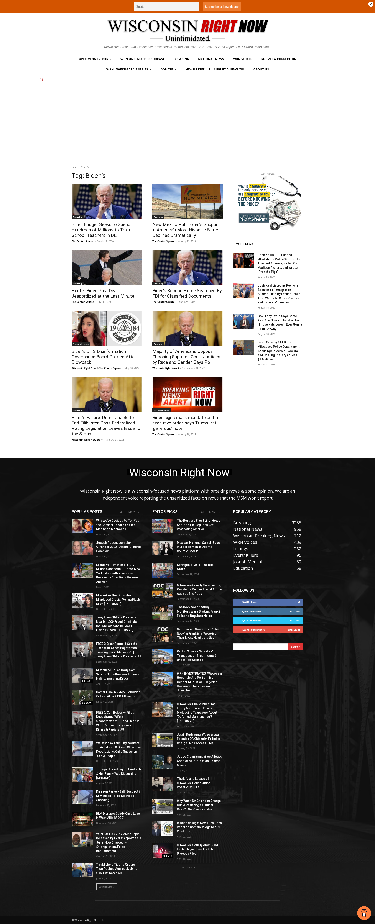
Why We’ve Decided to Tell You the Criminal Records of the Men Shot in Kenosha (117, 525)
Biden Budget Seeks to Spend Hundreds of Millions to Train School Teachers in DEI (101, 230)
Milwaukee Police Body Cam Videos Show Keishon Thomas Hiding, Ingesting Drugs (117, 674)
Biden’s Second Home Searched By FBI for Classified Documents (187, 293)
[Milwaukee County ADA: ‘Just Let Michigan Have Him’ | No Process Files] (162, 850)
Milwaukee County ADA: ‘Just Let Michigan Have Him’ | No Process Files (197, 849)
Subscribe (294, 629)
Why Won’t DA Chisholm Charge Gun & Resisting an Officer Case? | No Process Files (199, 805)
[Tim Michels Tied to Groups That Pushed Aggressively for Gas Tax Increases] (82, 870)
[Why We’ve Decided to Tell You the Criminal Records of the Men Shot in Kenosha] (82, 526)
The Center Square (83, 241)
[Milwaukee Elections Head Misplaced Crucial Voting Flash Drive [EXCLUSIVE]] (82, 600)
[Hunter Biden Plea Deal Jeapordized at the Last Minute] (107, 267)
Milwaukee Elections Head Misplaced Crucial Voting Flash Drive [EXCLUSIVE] (118, 600)
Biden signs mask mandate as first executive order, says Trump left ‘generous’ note (186, 423)
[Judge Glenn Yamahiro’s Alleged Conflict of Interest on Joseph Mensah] (162, 762)
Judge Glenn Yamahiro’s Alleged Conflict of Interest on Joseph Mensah (199, 761)
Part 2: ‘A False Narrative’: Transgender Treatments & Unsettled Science (196, 656)
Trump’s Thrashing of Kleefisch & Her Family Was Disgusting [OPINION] (118, 774)
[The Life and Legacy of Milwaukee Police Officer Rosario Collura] (162, 784)
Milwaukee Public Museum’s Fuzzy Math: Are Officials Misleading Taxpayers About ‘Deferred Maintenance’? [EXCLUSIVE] (197, 712)
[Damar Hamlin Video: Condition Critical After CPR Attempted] (82, 697)
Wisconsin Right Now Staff (167, 368)
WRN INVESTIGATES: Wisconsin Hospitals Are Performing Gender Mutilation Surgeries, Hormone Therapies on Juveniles (199, 682)
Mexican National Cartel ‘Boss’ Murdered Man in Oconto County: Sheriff (198, 547)
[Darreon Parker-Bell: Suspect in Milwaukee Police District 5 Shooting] (82, 797)
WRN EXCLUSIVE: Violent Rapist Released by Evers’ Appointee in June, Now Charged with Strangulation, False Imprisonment (118, 842)
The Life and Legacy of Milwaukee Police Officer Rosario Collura (194, 783)
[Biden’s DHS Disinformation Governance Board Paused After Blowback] (107, 328)
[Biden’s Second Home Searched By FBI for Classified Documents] (187, 267)
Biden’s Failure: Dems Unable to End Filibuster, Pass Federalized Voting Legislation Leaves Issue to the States (106, 425)
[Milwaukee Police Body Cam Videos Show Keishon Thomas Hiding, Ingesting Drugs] (82, 675)
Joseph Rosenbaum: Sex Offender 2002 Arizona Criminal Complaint (118, 547)
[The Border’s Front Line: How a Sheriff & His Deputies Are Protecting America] (162, 526)
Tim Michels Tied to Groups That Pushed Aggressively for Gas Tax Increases (117, 869)
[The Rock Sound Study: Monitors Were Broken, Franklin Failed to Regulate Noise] (162, 612)
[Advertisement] (187, 128)
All (121, 512)
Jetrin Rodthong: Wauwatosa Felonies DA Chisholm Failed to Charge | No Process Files (199, 739)
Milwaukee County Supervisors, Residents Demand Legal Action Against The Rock (199, 589)
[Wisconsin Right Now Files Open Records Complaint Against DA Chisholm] (162, 828)
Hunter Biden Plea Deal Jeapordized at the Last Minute (103, 293)
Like (297, 602)
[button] (41, 80)
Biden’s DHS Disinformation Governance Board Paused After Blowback (104, 357)
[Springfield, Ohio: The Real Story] (162, 570)
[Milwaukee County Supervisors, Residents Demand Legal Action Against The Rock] (162, 590)
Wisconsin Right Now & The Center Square (97, 368)
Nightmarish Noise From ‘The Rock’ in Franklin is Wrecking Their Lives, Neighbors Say (198, 633)
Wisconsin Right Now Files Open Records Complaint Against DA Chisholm (199, 827)
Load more (105, 886)
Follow (295, 611)
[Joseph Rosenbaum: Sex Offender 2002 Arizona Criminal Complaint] (82, 548)
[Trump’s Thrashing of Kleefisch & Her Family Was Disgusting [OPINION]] (82, 774)
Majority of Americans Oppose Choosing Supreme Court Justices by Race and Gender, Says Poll (186, 357)
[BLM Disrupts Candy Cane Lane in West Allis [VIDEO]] (82, 819)
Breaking (77, 217)
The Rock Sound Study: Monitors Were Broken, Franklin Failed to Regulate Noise (199, 611)
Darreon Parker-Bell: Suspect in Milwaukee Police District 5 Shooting (118, 796)
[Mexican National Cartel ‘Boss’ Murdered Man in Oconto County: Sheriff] (162, 548)
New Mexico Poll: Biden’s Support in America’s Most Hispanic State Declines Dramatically (186, 230)
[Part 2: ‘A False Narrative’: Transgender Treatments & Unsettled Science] (162, 656)
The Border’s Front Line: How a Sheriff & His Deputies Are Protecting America (198, 525)
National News (81, 344)
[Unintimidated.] (187, 31)
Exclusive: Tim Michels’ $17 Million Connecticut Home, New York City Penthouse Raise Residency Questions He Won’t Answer (118, 573)
